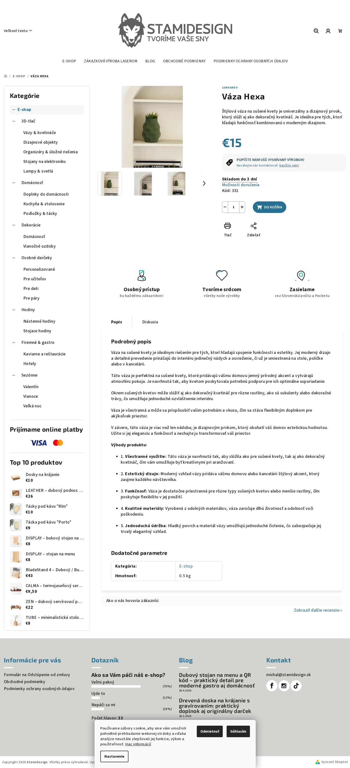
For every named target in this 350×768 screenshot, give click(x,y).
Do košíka (273, 207)
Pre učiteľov (34, 279)
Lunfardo (230, 88)
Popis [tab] (116, 322)
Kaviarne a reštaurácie (44, 354)
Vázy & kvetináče (39, 133)
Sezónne (29, 375)
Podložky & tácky (40, 214)
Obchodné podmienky (24, 682)
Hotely (29, 364)
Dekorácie (31, 225)
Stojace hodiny (37, 331)
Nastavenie (114, 756)
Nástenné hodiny (39, 321)
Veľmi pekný (102, 682)
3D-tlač (28, 121)
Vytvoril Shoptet (334, 762)
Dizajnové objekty (40, 142)
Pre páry (31, 298)
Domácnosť (32, 183)
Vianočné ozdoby (39, 246)
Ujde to (98, 694)
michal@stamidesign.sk (288, 675)
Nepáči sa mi (103, 705)
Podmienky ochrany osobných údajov (39, 689)
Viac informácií (138, 744)
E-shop (24, 110)
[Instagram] (284, 685)
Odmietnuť (209, 731)
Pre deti (30, 289)
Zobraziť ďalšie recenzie (316, 610)
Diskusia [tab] (150, 322)
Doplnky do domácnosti (46, 194)
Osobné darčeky (36, 258)
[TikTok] (296, 685)
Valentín (30, 387)
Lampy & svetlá (38, 171)
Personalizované (39, 269)
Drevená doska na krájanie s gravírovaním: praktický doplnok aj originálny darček (215, 705)
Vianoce (30, 396)
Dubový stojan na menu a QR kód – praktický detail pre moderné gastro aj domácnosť (217, 680)
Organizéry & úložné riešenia (50, 152)
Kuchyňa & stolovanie (43, 204)
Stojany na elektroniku (44, 162)
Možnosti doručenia (241, 185)
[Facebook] (271, 685)
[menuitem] (69, 61)
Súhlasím (238, 731)
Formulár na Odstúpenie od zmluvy (37, 675)
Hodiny (28, 310)
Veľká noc (32, 406)
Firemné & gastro (37, 342)
